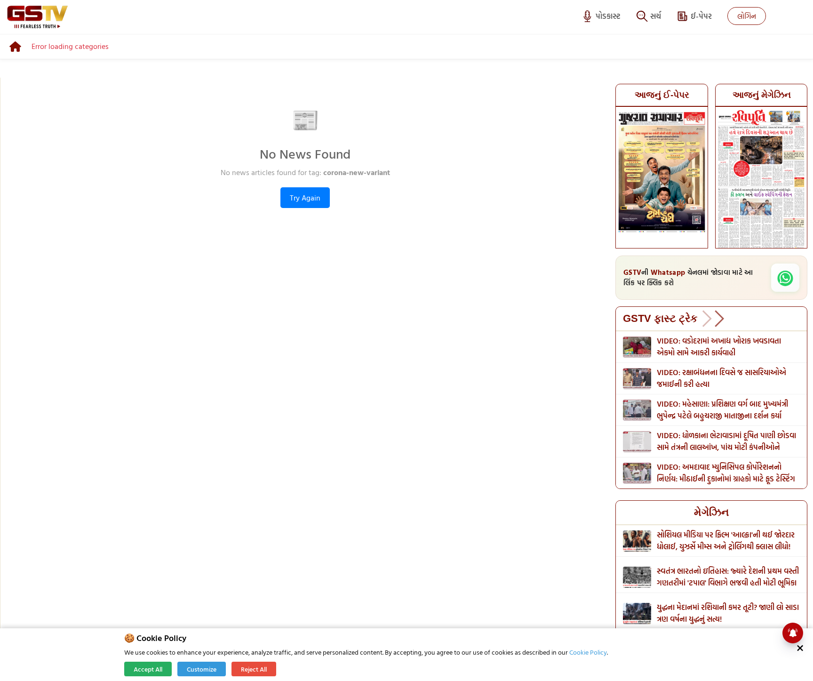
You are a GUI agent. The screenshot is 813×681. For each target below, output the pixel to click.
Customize (201, 669)
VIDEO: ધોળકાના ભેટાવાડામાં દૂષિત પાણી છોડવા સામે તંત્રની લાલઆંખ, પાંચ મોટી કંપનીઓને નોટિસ (726, 447)
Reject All (254, 669)
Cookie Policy (588, 652)
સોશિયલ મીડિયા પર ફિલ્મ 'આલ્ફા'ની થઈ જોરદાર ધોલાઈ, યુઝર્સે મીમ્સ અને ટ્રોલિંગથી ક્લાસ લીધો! (726, 540)
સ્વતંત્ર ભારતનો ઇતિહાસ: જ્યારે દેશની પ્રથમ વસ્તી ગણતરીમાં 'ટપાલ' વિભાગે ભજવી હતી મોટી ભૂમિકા (728, 576)
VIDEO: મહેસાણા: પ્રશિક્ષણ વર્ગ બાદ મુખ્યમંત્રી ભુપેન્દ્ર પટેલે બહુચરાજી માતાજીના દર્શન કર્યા (722, 409)
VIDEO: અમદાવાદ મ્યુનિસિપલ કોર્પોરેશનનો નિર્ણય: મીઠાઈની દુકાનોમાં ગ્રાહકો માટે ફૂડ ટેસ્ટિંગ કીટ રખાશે (726, 478)
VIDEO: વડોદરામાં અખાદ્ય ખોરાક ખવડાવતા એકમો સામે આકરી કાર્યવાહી (719, 346)
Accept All (148, 669)
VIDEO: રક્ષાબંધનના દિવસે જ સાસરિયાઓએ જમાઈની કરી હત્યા (721, 378)
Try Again (305, 197)
